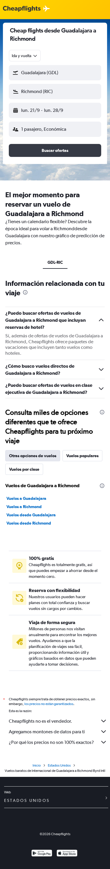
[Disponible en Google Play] (42, 854)
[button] (55, 72)
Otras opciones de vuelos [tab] (32, 455)
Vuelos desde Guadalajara (31, 515)
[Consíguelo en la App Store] (67, 854)
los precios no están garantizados (48, 704)
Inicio (37, 765)
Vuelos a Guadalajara (26, 498)
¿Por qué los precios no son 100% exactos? (51, 742)
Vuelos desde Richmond (28, 523)
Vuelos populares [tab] (82, 455)
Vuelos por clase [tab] (24, 469)
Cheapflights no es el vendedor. (40, 721)
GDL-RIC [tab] (55, 262)
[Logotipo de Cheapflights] (21, 9)
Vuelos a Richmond (24, 506)
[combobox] (25, 56)
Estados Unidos (59, 765)
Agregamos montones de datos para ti (47, 731)
